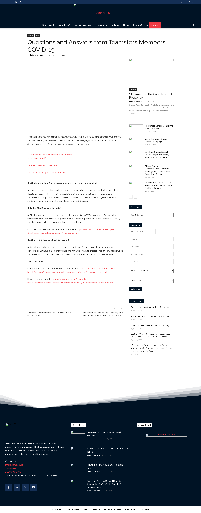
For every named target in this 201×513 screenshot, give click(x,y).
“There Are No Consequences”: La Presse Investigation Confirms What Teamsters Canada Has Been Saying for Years (151, 348)
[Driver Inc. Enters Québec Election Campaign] (136, 142)
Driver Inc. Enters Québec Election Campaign (151, 325)
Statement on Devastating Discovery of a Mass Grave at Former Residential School (103, 314)
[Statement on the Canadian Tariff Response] (151, 75)
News (126, 25)
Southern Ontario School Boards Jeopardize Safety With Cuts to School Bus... (157, 155)
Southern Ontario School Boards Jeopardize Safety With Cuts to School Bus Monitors (150, 335)
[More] (66, 61)
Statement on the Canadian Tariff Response (150, 307)
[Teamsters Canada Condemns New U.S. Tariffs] (136, 129)
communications (135, 101)
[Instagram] (11, 2)
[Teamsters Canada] (100, 13)
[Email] (59, 61)
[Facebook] (7, 2)
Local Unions (140, 25)
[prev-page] (131, 197)
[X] (16, 2)
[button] (193, 25)
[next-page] (135, 197)
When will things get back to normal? (47, 172)
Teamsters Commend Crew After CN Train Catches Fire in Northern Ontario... (158, 185)
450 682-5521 (11, 468)
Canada (133, 89)
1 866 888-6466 (13, 472)
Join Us (155, 25)
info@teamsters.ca (14, 465)
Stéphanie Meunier (37, 55)
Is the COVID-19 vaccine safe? (43, 165)
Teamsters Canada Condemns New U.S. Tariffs (151, 316)
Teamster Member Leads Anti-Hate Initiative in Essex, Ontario (49, 314)
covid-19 (30, 35)
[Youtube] (20, 2)
